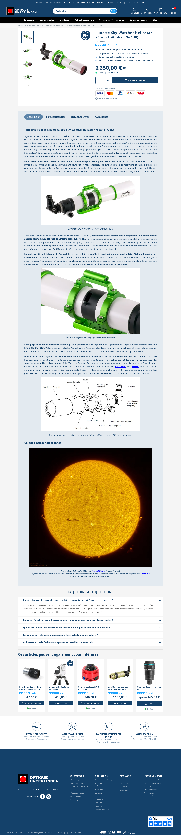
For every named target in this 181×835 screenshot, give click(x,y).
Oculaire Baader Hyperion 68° (149, 688)
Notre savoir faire (77, 783)
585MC (135, 366)
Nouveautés (124, 780)
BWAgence (39, 832)
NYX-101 (146, 573)
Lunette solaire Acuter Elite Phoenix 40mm (118, 688)
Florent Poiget (99, 571)
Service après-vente (78, 800)
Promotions (124, 783)
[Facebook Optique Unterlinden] (42, 796)
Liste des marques (102, 809)
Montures (99, 799)
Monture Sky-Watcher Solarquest (59, 688)
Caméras (98, 803)
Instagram (124, 790)
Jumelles (98, 806)
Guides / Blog (75, 796)
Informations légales (152, 780)
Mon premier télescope (104, 780)
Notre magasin (76, 780)
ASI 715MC (120, 366)
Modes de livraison (77, 793)
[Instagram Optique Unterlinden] (48, 796)
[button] (25, 86)
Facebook (123, 787)
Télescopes (99, 789)
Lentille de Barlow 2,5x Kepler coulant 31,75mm (30, 688)
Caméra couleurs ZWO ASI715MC (88, 688)
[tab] (33, 117)
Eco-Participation (151, 789)
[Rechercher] (113, 11)
